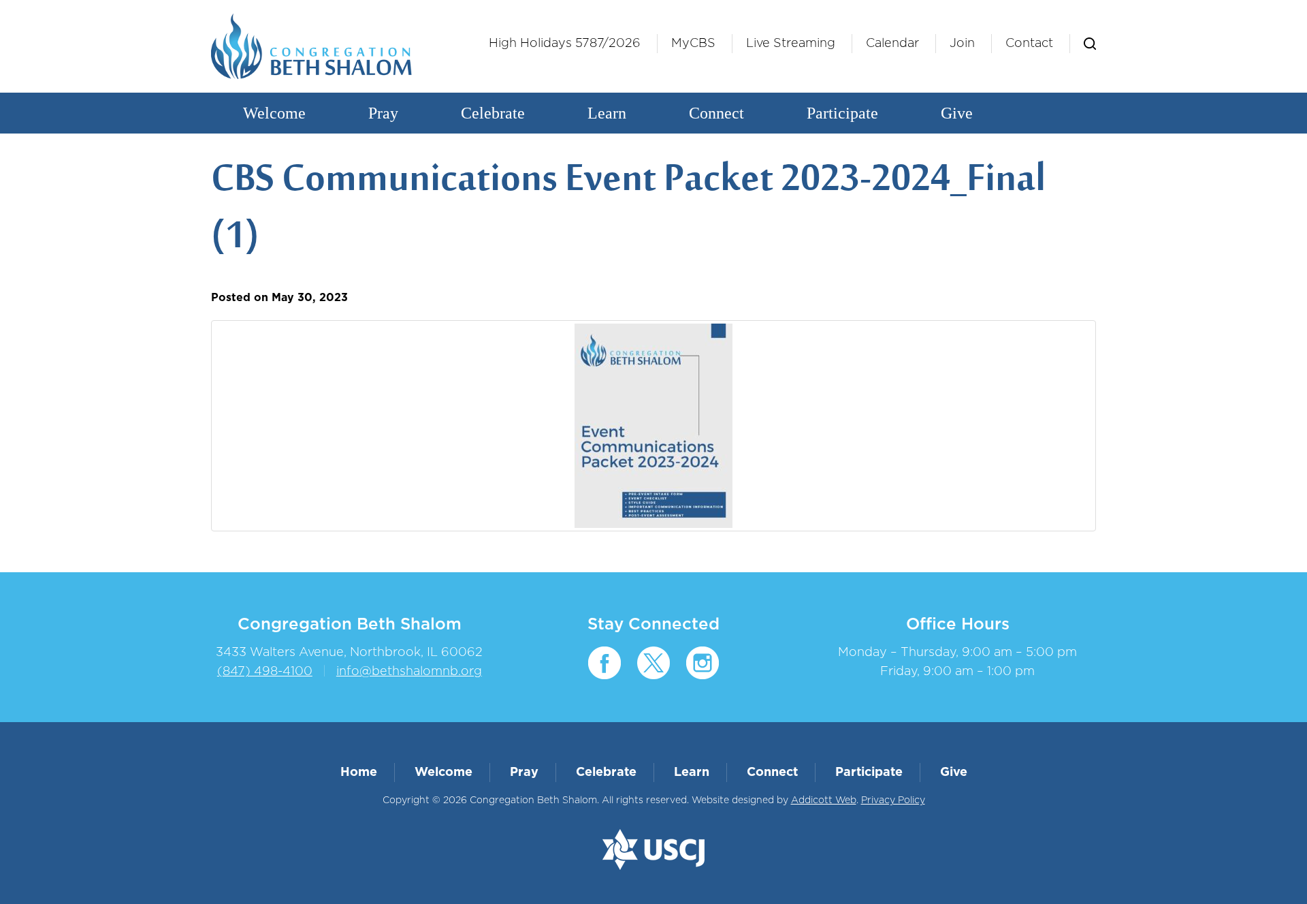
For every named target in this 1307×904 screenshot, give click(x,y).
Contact (1029, 43)
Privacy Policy (893, 800)
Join (962, 43)
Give (957, 113)
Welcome (274, 113)
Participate (842, 113)
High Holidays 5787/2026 (565, 43)
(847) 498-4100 (264, 672)
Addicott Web (823, 800)
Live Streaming (790, 43)
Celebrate (493, 113)
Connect (716, 113)
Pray (383, 113)
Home (358, 772)
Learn (606, 113)
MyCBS (693, 43)
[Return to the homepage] (311, 46)
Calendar (892, 43)
